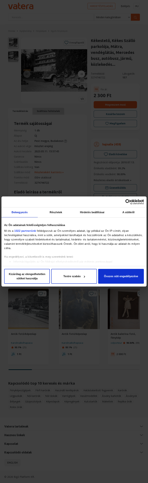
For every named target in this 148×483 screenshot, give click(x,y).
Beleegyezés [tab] (20, 212)
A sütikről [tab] (128, 212)
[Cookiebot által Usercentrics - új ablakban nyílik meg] (128, 202)
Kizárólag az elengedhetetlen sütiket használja (27, 276)
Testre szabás (72, 276)
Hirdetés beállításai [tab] (92, 212)
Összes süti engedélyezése (121, 276)
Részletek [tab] (56, 212)
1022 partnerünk (25, 230)
